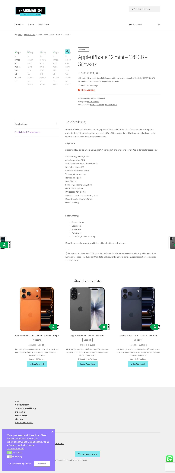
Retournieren (21, 415)
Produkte (19, 24)
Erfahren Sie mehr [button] (15, 448)
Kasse (31, 24)
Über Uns (19, 419)
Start (20, 34)
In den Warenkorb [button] (37, 364)
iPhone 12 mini (111, 104)
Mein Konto (44, 24)
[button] (67, 51)
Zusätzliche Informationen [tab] (27, 132)
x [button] (52, 431)
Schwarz (100, 104)
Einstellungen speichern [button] (19, 464)
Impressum (20, 411)
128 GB (93, 104)
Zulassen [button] (42, 464)
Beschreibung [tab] (21, 124)
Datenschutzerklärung (25, 408)
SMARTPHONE (29, 34)
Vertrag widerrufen (24, 422)
